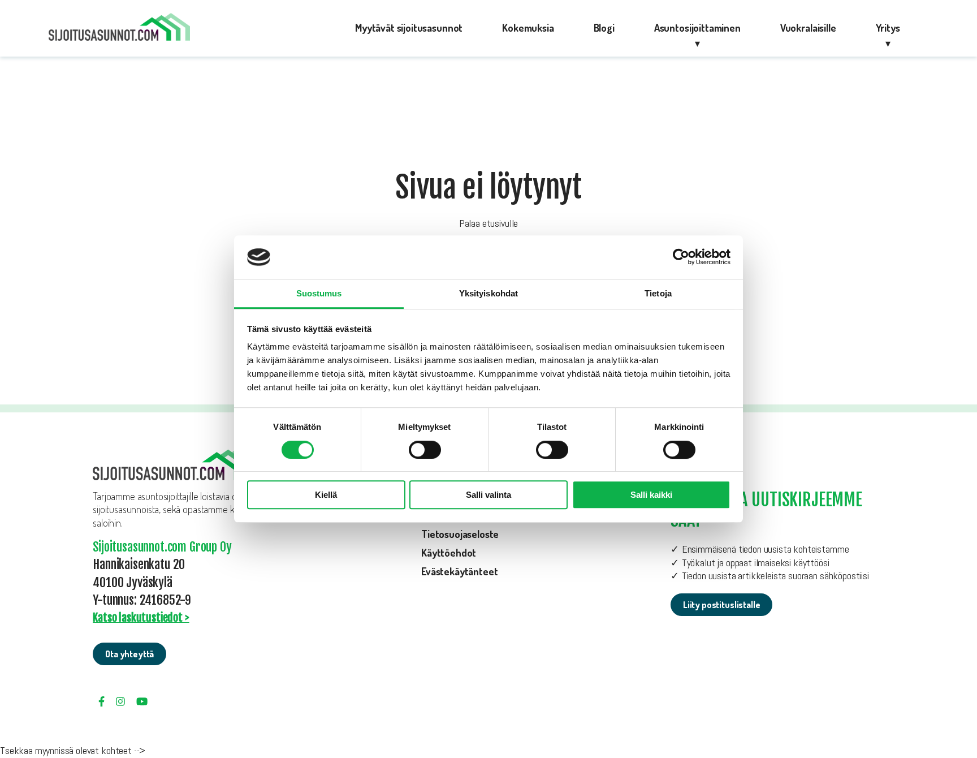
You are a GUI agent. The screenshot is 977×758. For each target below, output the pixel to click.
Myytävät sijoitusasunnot (408, 27)
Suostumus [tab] (319, 293)
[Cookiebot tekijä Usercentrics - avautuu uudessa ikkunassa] (681, 257)
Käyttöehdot (448, 552)
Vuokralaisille (808, 27)
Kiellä (326, 494)
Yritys (888, 27)
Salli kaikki (651, 494)
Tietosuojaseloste (460, 534)
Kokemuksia (528, 27)
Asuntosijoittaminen (697, 27)
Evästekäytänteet (459, 571)
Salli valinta (488, 494)
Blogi (604, 27)
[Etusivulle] (119, 28)
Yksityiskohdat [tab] (488, 293)
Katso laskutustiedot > (141, 617)
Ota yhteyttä (129, 654)
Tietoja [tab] (658, 293)
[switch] (425, 450)
